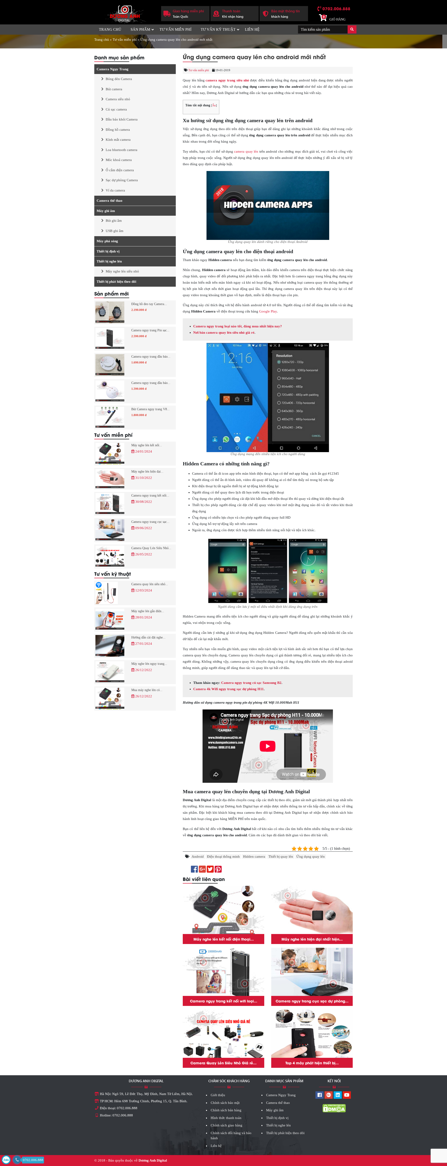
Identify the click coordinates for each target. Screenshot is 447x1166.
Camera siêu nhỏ (118, 99)
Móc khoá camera (119, 160)
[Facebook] (319, 1095)
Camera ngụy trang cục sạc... (150, 522)
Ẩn (214, 105)
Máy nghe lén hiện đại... (147, 471)
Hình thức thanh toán (226, 1118)
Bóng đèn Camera (119, 79)
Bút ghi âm (114, 220)
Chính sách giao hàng (226, 1125)
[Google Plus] (329, 1095)
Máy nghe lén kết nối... (146, 445)
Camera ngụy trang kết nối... (150, 495)
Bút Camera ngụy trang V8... (150, 409)
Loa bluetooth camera (121, 150)
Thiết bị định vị (108, 251)
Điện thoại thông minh (223, 856)
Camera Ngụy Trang (113, 69)
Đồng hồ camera (118, 129)
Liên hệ (252, 29)
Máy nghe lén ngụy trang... (149, 663)
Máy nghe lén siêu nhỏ (122, 271)
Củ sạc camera (116, 109)
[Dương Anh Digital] (124, 13)
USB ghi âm (114, 231)
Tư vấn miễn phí (175, 29)
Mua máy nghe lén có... (147, 690)
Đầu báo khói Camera (122, 119)
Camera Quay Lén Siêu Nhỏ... (151, 548)
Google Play (268, 311)
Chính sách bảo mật (225, 1103)
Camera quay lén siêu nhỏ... (149, 584)
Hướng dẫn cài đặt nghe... (148, 637)
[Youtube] (347, 1095)
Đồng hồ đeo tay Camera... (149, 304)
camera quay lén (246, 151)
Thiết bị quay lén (280, 856)
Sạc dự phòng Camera (122, 180)
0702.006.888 (336, 8)
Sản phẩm (140, 29)
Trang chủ (110, 29)
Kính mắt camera (118, 139)
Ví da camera (115, 190)
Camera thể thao (109, 200)
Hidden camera (254, 856)
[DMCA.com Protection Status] (334, 1108)
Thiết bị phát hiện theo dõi (116, 281)
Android (198, 856)
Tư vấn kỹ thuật (218, 29)
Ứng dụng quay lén (310, 856)
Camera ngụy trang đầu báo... (150, 356)
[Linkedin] (338, 1095)
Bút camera (114, 89)
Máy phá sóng (107, 241)
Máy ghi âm (106, 211)
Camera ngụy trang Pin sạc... (150, 330)
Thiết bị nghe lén (109, 261)
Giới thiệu (218, 1095)
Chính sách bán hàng (226, 1110)
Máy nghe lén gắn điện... (147, 611)
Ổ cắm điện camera (120, 170)
